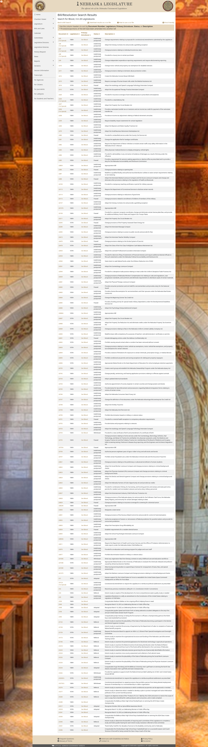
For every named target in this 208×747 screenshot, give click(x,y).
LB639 (61, 277)
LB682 (61, 287)
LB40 (60, 126)
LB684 (61, 298)
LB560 (61, 261)
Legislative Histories (41, 47)
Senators (37, 66)
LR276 (61, 687)
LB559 (61, 256)
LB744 (61, 384)
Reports (37, 61)
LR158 (61, 627)
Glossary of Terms (65, 741)
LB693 (61, 347)
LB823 (61, 472)
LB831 (61, 515)
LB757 (61, 457)
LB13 (60, 81)
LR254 (61, 668)
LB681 (61, 282)
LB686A (61, 313)
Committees (38, 38)
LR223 (61, 650)
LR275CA (61, 683)
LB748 (61, 405)
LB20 (60, 95)
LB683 (61, 292)
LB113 (61, 189)
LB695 (61, 358)
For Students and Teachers (44, 98)
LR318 (61, 709)
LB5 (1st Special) (62, 40)
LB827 (61, 493)
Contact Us (105, 741)
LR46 (60, 604)
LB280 (61, 227)
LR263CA (61, 678)
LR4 (60, 593)
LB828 (61, 498)
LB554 (61, 251)
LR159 (61, 632)
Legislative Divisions (41, 42)
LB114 (61, 195)
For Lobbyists (39, 94)
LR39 (60, 601)
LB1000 (61, 559)
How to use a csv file (126, 22)
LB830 (61, 510)
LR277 (61, 692)
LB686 (61, 308)
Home (38, 14)
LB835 (61, 534)
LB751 (61, 419)
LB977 (61, 555)
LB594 (61, 271)
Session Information (41, 70)
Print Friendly (169, 22)
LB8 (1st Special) (62, 55)
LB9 (60, 60)
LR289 (61, 702)
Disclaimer (147, 741)
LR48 (60, 607)
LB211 (61, 218)
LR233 (61, 663)
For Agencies (39, 80)
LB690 (61, 334)
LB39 (60, 121)
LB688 (61, 324)
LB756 (61, 451)
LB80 (60, 135)
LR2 (60, 589)
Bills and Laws (39, 28)
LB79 (60, 131)
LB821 (61, 462)
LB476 (61, 241)
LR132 (61, 622)
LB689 (61, 329)
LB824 (61, 478)
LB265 (61, 223)
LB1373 (61, 573)
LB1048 (61, 563)
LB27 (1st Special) (62, 105)
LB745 (61, 389)
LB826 (61, 488)
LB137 (61, 203)
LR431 (61, 726)
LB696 (61, 363)
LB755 (61, 440)
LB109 (61, 184)
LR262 (61, 673)
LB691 (61, 338)
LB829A (61, 506)
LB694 (61, 353)
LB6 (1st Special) (62, 45)
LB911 (61, 544)
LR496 (61, 730)
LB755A (61, 447)
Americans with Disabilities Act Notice (115, 739)
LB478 (61, 245)
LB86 (60, 170)
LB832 (61, 520)
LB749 (61, 410)
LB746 (61, 394)
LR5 (60, 597)
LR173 (61, 638)
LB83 (60, 150)
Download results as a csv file (100, 22)
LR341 (61, 712)
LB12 (60, 76)
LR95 (60, 617)
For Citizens (38, 84)
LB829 (61, 502)
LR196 (61, 642)
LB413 (61, 237)
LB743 (61, 379)
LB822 (61, 467)
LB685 (61, 303)
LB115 (61, 199)
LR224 (61, 653)
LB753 (61, 429)
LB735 (61, 368)
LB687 (61, 318)
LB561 (61, 266)
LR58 (60, 612)
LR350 (61, 717)
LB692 (61, 342)
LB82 (60, 145)
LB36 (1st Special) (62, 110)
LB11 (60, 71)
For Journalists (39, 89)
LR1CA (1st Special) (62, 584)
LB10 (60, 66)
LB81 (60, 139)
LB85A (61, 165)
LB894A (61, 539)
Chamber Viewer (40, 19)
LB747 (61, 399)
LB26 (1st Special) (62, 100)
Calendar (37, 33)
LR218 (61, 646)
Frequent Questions (66, 739)
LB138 (61, 213)
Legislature (38, 24)
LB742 (61, 373)
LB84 (60, 155)
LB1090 (61, 568)
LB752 (61, 423)
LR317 (61, 706)
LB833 (61, 525)
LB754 (61, 433)
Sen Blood (84, 40)
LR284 (61, 697)
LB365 (61, 232)
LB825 (61, 483)
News (36, 56)
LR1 (60, 578)
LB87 (60, 174)
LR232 (61, 657)
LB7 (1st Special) (62, 50)
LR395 (61, 722)
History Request (40, 52)
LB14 (60, 85)
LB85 (60, 160)
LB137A (61, 208)
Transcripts (38, 75)
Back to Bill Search (64, 22)
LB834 (61, 529)
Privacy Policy (147, 739)
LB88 (60, 179)
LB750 (61, 415)
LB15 (60, 89)
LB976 (61, 549)
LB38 (60, 115)
